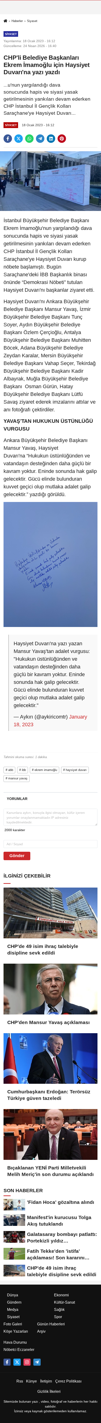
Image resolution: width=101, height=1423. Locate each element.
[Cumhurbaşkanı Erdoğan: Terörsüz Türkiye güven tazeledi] (50, 1058)
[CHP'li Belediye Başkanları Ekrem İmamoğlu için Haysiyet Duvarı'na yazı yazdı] (50, 181)
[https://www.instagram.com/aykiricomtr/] (27, 1362)
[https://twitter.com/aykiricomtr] (16, 1362)
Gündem (14, 1302)
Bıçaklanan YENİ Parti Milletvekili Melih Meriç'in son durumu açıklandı (50, 1171)
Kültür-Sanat (64, 1302)
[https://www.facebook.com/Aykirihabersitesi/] (7, 1362)
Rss (19, 1381)
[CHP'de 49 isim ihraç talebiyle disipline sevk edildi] (50, 913)
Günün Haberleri (51, 1324)
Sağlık (59, 1310)
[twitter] (18, 138)
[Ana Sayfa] (5, 21)
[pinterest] (62, 138)
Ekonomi (61, 1295)
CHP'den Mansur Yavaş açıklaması (48, 1022)
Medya (12, 1310)
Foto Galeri (13, 1324)
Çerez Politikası (68, 1381)
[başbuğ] (36, 1362)
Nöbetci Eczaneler (19, 1350)
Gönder (16, 855)
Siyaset (32, 21)
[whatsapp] (29, 138)
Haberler (17, 21)
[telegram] (40, 138)
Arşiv (41, 1331)
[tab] (17, 799)
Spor (58, 1317)
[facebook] (8, 138)
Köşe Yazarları (16, 1331)
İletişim (46, 1381)
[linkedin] (51, 138)
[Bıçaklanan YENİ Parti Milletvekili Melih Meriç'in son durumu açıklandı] (50, 1134)
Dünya (12, 1295)
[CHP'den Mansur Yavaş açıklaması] (50, 989)
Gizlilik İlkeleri (49, 1392)
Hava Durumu (15, 1342)
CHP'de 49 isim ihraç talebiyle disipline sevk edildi (42, 949)
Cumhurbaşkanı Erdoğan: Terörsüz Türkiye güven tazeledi (48, 1095)
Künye (31, 1381)
